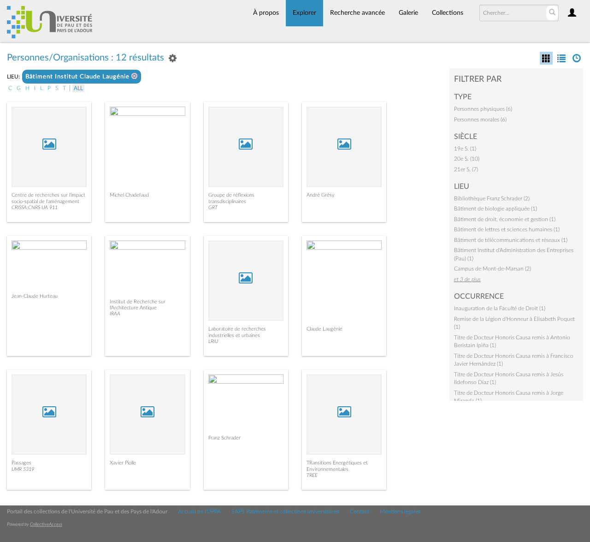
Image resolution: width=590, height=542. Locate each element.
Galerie (408, 13)
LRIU (213, 341)
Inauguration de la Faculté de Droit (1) (499, 308)
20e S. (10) (466, 159)
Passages (21, 462)
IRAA (115, 313)
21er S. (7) (466, 169)
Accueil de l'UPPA (199, 511)
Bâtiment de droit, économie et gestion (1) (504, 219)
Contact (359, 511)
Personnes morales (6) (480, 119)
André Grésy (321, 195)
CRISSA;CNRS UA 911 (35, 207)
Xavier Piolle (123, 462)
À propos (266, 13)
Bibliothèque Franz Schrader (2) (492, 198)
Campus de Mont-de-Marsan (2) (492, 268)
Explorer (304, 13)
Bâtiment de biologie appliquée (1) (495, 208)
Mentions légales (400, 511)
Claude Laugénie (324, 328)
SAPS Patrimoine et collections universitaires (285, 511)
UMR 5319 (23, 469)
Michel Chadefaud (129, 195)
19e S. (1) (465, 148)
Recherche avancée (357, 13)
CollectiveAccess (46, 524)
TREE (312, 475)
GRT (213, 207)
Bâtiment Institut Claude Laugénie (78, 77)
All (78, 88)
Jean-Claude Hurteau (35, 296)
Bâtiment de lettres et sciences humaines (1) (507, 229)
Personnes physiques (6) (483, 109)
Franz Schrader (224, 437)
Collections (447, 13)
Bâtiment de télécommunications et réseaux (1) (510, 240)
